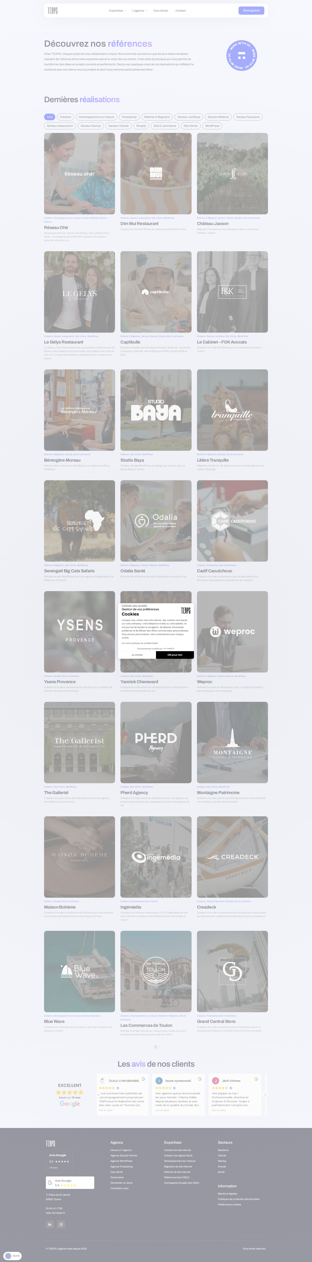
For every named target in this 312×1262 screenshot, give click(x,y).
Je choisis (137, 655)
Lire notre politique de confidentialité (140, 643)
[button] (12, 1256)
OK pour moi (175, 655)
